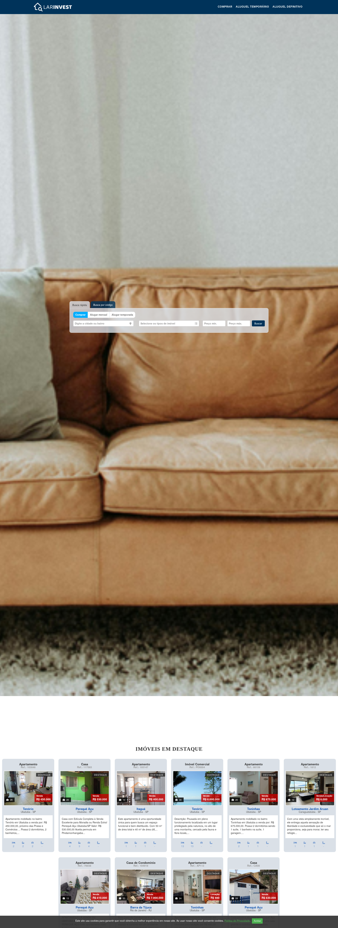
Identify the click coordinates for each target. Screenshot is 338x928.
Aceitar (257, 921)
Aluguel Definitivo (287, 6)
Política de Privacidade (237, 920)
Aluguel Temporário (252, 6)
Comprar (225, 6)
